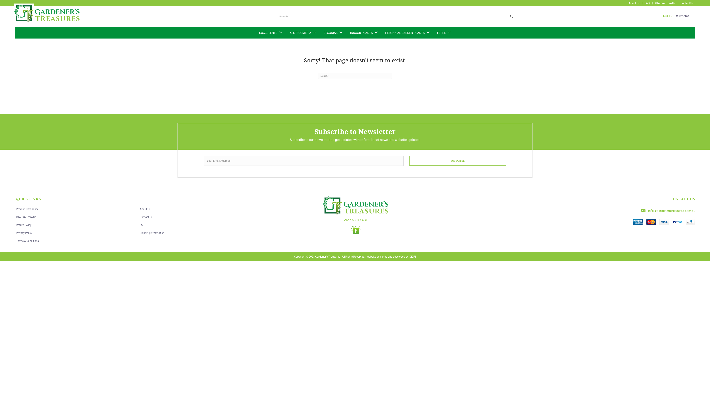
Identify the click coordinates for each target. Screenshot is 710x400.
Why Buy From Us (665, 3)
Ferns (441, 33)
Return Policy (23, 225)
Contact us (146, 217)
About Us (634, 3)
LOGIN (668, 16)
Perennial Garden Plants (405, 33)
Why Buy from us (26, 217)
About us (145, 209)
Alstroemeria (300, 33)
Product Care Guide (27, 209)
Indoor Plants (361, 33)
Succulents (268, 33)
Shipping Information (152, 232)
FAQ (647, 3)
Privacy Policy (24, 232)
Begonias (331, 33)
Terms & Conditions (27, 240)
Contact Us (687, 3)
